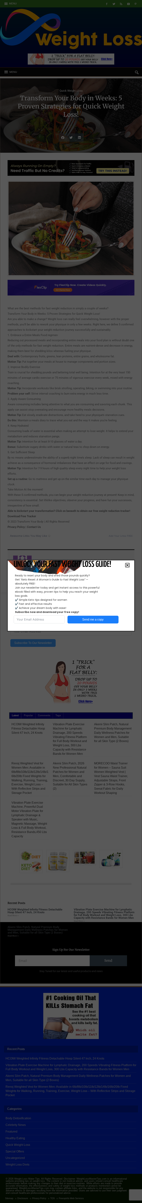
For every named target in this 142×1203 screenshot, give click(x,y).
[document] (71, 601)
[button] (127, 565)
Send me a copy (93, 619)
